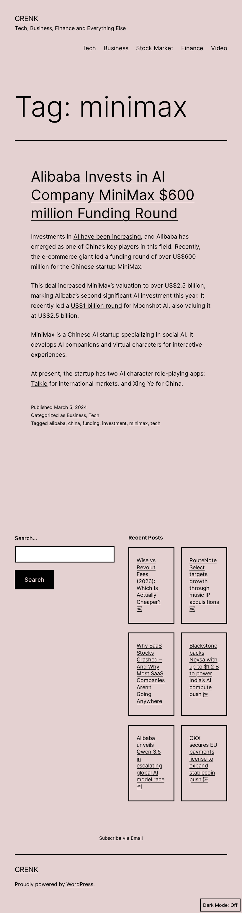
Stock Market (154, 48)
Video (219, 48)
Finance (192, 48)
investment (114, 423)
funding (91, 423)
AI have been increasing (107, 236)
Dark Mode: (216, 905)
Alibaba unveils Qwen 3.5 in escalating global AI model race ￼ (150, 762)
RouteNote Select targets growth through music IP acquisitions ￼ (204, 584)
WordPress (79, 884)
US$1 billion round (96, 305)
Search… (26, 538)
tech (155, 423)
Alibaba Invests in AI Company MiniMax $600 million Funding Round (112, 195)
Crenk (26, 18)
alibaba (57, 423)
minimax (138, 423)
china (74, 423)
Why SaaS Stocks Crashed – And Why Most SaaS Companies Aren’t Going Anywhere (151, 673)
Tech (89, 48)
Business (116, 48)
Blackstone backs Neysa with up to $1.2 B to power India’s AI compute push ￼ (204, 670)
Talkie (39, 383)
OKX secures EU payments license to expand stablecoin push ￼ (203, 758)
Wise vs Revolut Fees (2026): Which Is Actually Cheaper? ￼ (149, 584)
